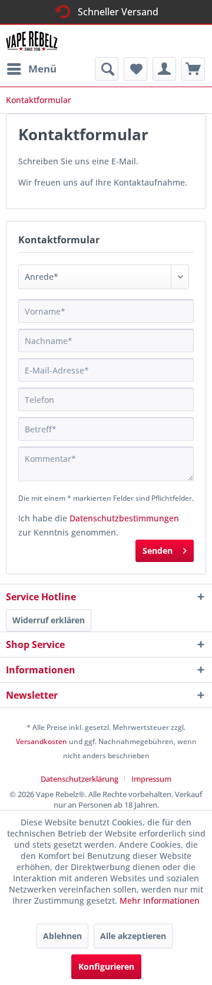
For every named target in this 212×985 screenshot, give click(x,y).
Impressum (151, 779)
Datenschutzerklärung (79, 779)
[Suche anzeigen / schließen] (106, 69)
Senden (158, 550)
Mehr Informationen (160, 900)
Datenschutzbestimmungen (124, 518)
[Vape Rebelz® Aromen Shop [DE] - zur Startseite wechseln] (35, 41)
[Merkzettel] (135, 69)
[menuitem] (31, 69)
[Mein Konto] (164, 69)
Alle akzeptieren (133, 935)
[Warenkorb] (193, 69)
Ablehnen (62, 935)
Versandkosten (41, 741)
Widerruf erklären (48, 620)
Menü (42, 68)
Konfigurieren (106, 966)
